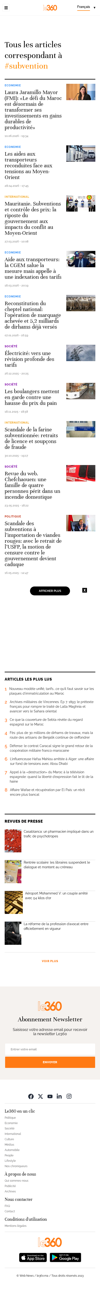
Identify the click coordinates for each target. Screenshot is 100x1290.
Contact (10, 1211)
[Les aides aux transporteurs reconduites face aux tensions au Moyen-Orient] (80, 153)
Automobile (12, 1150)
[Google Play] (65, 1257)
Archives (10, 1191)
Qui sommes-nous (16, 1180)
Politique (13, 516)
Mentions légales (16, 1226)
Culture (9, 1139)
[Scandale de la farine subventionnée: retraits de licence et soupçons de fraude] (80, 429)
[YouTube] (50, 1096)
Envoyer (50, 1062)
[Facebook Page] (31, 1096)
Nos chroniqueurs (16, 1166)
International (17, 196)
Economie (13, 85)
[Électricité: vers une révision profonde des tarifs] (80, 353)
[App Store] (33, 1257)
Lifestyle (10, 1160)
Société (11, 346)
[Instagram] (69, 1096)
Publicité (10, 1186)
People (9, 1155)
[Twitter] (40, 1096)
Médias (9, 1144)
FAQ (7, 1206)
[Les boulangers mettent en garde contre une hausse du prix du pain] (80, 391)
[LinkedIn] (59, 1096)
